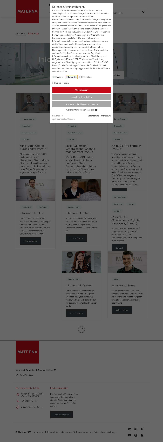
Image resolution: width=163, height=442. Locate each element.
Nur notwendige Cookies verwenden (81, 104)
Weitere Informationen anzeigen (80, 109)
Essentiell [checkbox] (59, 77)
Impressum (105, 115)
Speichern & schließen (81, 97)
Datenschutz (93, 115)
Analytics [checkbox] (73, 77)
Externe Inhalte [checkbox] (62, 83)
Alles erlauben (81, 90)
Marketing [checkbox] (87, 77)
